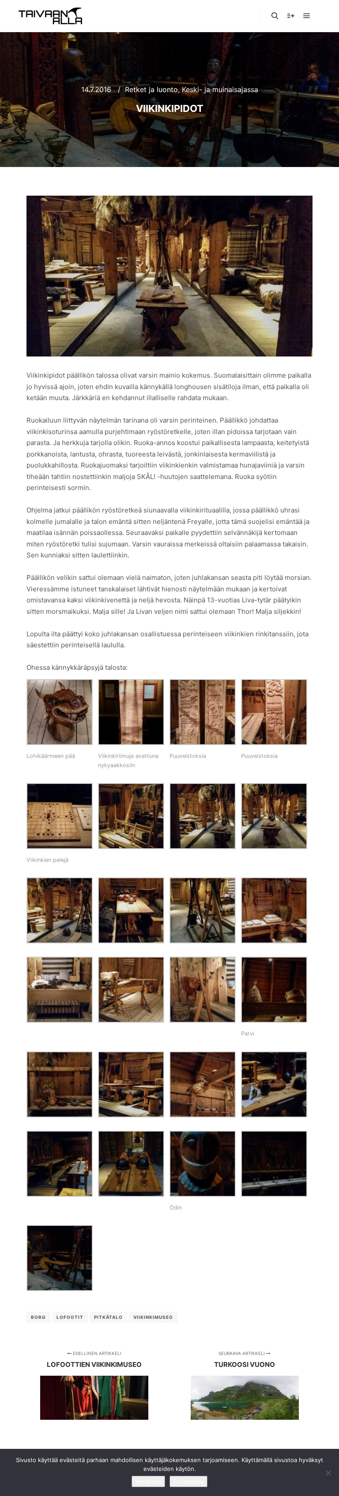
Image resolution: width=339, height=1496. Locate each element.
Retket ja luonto (151, 89)
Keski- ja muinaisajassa (220, 89)
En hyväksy (188, 1481)
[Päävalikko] (307, 16)
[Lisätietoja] (291, 16)
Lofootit (69, 1317)
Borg (38, 1317)
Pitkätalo (108, 1317)
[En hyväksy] (328, 1472)
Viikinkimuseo (153, 1317)
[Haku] (275, 16)
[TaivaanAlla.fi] (50, 16)
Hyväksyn (148, 1481)
